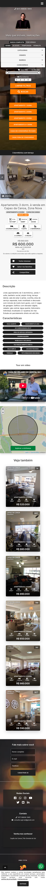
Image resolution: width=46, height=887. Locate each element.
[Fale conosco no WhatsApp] (20, 798)
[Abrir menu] (42, 4)
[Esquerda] (2, 177)
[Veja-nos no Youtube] (30, 798)
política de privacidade (8, 879)
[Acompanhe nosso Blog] (23, 802)
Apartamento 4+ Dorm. (23, 125)
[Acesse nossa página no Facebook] (15, 798)
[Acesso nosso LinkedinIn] (28, 802)
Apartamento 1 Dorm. (23, 105)
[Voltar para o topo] (5, 867)
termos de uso (22, 879)
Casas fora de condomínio (23, 137)
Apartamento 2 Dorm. (23, 112)
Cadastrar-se (23, 773)
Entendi (23, 884)
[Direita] (44, 177)
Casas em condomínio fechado (23, 131)
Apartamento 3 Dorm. (23, 118)
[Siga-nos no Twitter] (18, 802)
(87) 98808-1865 (24, 9)
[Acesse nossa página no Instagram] (25, 798)
